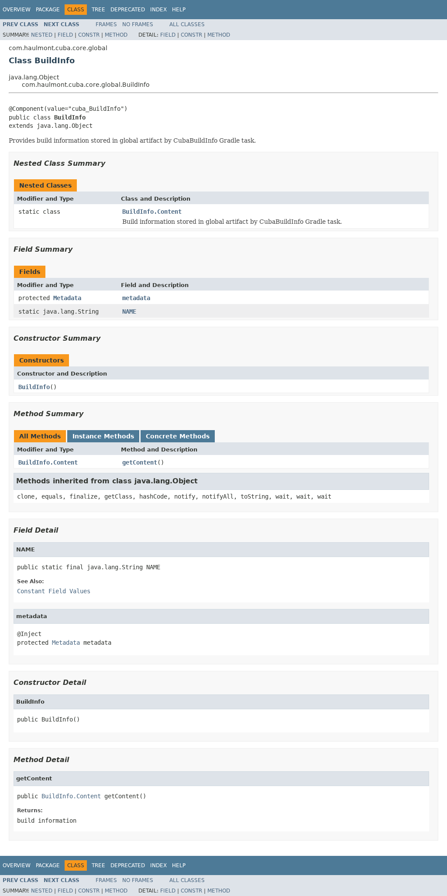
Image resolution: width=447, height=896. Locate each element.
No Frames (137, 24)
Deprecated (127, 10)
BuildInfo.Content (152, 211)
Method (116, 35)
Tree (98, 10)
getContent (139, 462)
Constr (89, 35)
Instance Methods (103, 436)
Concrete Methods (178, 436)
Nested (41, 35)
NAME (129, 311)
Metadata (67, 297)
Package (48, 10)
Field (65, 35)
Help (179, 10)
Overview (17, 10)
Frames (106, 24)
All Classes (187, 24)
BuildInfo (34, 386)
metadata (136, 297)
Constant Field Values (53, 591)
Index (158, 10)
